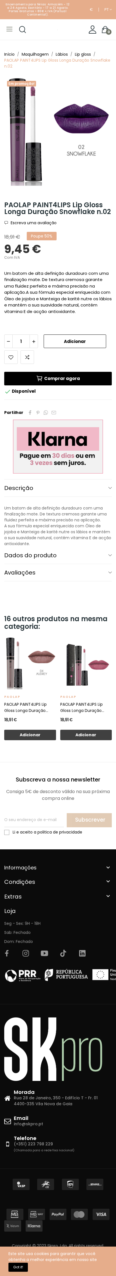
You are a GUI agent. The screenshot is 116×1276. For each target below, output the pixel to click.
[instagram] (25, 953)
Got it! (18, 1267)
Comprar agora (62, 378)
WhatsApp (46, 412)
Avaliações (19, 573)
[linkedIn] (82, 953)
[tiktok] (63, 953)
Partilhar (30, 412)
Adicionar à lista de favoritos (11, 357)
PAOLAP (12, 696)
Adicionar (75, 341)
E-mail (54, 412)
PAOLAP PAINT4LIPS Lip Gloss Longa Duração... (26, 707)
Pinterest (38, 412)
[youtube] (44, 953)
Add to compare (27, 357)
